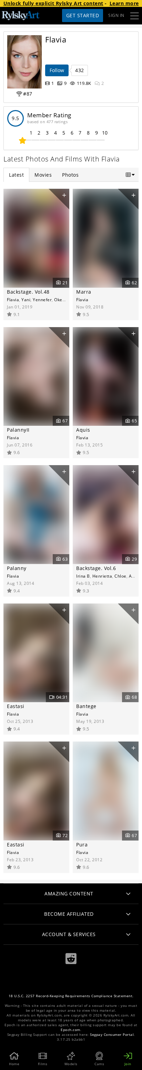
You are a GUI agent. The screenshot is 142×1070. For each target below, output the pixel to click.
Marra (83, 291)
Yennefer (42, 299)
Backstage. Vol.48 (28, 291)
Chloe (120, 576)
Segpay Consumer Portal (112, 1034)
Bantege (86, 706)
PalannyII (18, 429)
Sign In (116, 15)
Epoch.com (70, 1030)
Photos (70, 174)
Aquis (83, 429)
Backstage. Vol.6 (96, 568)
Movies (43, 174)
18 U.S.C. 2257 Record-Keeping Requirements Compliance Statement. (71, 996)
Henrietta (102, 576)
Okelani (62, 299)
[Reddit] (71, 959)
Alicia (134, 576)
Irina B (83, 576)
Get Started (82, 15)
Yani (25, 299)
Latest (16, 174)
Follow (57, 70)
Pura (82, 844)
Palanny (17, 568)
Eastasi (15, 706)
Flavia (13, 299)
